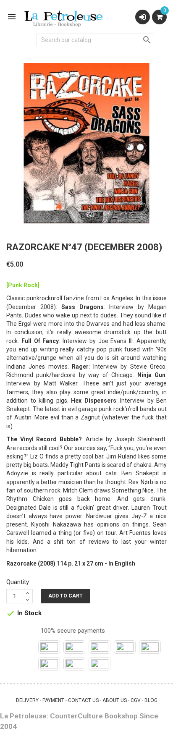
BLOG (150, 700)
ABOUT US (114, 700)
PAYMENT (53, 700)
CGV (136, 700)
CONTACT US (83, 700)
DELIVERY (27, 700)
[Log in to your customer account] (142, 17)
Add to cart (65, 596)
